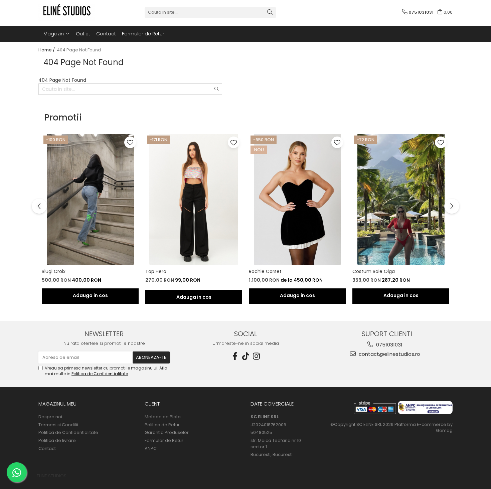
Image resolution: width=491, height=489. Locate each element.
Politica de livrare (57, 441)
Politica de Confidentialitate (99, 374)
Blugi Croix (53, 271)
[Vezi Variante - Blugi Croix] (90, 296)
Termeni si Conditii (58, 425)
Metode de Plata (163, 417)
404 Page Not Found (79, 50)
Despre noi (50, 417)
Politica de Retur (162, 425)
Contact (106, 33)
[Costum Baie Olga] (400, 199)
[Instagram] (256, 356)
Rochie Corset (265, 271)
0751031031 (388, 344)
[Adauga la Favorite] (130, 142)
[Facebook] (235, 356)
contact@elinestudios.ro (388, 353)
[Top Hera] (193, 199)
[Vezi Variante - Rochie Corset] (297, 296)
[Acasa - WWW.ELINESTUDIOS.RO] (71, 12)
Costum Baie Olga (373, 271)
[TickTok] (245, 356)
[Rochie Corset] (297, 199)
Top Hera (155, 271)
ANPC (151, 449)
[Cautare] (270, 12)
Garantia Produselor (167, 433)
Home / (47, 50)
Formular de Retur (143, 33)
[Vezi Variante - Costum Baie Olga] (400, 296)
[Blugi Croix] (90, 199)
